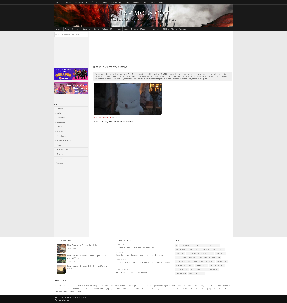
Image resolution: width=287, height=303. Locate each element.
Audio (67, 29)
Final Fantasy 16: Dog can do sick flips (82, 245)
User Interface (154, 29)
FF (188, 253)
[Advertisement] (162, 48)
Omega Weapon (201, 265)
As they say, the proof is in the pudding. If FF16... (135, 272)
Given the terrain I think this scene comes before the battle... (140, 255)
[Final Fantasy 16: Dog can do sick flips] (61, 248)
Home (57, 2)
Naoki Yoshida (221, 261)
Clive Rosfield (205, 249)
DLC (183, 253)
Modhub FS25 (69, 286)
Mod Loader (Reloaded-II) (83, 2)
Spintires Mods (189, 288)
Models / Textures (131, 29)
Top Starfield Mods (215, 288)
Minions (104, 29)
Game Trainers (59, 288)
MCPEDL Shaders (75, 291)
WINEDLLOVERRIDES (196, 273)
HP (177, 257)
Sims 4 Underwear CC (94, 288)
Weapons (182, 29)
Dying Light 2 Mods (112, 288)
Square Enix (201, 269)
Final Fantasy (202, 253)
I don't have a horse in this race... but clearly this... (136, 248)
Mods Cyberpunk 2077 (161, 288)
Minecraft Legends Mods (165, 286)
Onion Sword (214, 265)
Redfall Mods (201, 288)
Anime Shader (185, 245)
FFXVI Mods (59, 297)
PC (187, 269)
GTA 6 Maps (131, 286)
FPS (217, 253)
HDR (223, 253)
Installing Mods (101, 2)
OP (222, 265)
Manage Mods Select (195, 261)
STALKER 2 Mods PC (146, 286)
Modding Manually (132, 2)
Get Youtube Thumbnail (220, 286)
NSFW (191, 265)
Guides (96, 29)
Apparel (59, 29)
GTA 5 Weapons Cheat (76, 288)
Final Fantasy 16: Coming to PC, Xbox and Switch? (87, 266)
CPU (177, 253)
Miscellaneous (115, 29)
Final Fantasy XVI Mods (72, 297)
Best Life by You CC (202, 286)
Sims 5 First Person (117, 286)
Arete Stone (196, 245)
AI (176, 245)
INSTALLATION (204, 257)
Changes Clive (193, 249)
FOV (211, 253)
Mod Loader (210, 261)
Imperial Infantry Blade (188, 257)
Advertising (59, 300)
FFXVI (193, 253)
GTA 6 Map (58, 286)
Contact (66, 300)
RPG (192, 269)
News (109, 118)
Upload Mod (66, 2)
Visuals (174, 29)
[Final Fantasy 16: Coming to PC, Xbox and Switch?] (61, 269)
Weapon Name (181, 273)
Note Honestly (181, 265)
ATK (205, 245)
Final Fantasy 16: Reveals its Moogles (113, 121)
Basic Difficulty (214, 245)
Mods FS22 (146, 288)
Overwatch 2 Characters (86, 286)
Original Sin (180, 269)
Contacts (161, 2)
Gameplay (87, 29)
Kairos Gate (216, 257)
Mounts (143, 29)
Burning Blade (181, 249)
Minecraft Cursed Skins (131, 288)
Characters (76, 29)
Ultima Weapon (212, 269)
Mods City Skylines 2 (185, 286)
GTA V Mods (177, 288)
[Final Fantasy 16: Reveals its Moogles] (127, 99)
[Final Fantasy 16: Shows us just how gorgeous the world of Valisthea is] (61, 258)
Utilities (166, 29)
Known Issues (181, 261)
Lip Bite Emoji (102, 286)
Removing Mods (116, 2)
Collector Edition (218, 249)
